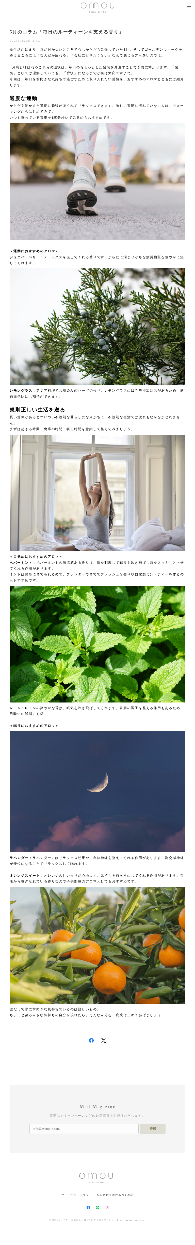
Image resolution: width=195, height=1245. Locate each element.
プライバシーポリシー (76, 1195)
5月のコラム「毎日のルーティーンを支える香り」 (67, 31)
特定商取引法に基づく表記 (115, 1195)
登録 (153, 1129)
